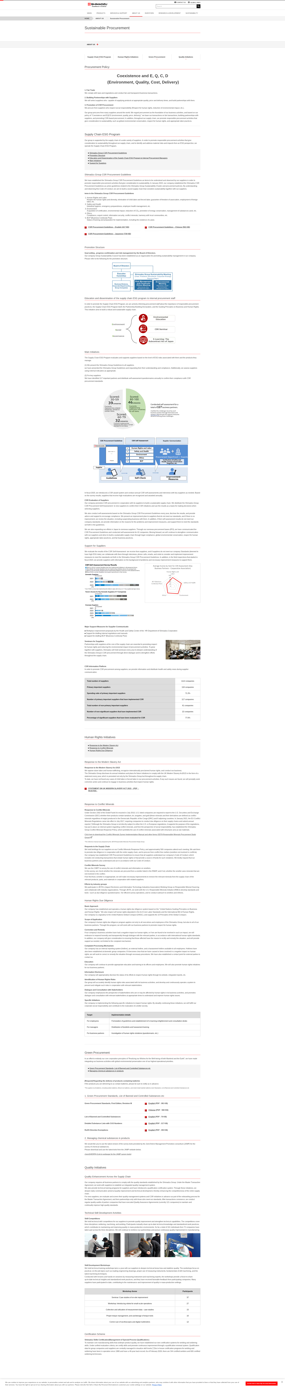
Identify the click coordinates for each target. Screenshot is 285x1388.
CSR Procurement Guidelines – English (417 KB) (108, 227)
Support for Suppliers (98, 163)
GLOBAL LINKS (195, 2)
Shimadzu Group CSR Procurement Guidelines (108, 153)
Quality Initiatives (186, 57)
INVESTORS (149, 13)
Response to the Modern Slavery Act (104, 745)
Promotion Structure (97, 155)
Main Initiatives (95, 161)
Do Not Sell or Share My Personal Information (261, 1383)
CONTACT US (181, 2)
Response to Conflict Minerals (101, 748)
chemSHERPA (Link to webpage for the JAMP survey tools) (108, 1154)
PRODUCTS (101, 13)
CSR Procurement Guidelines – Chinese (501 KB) (169, 227)
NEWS (89, 13)
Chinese (152, 1110)
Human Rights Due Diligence (101, 750)
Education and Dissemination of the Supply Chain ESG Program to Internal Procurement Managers (128, 158)
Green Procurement (157, 57)
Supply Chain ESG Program (99, 57)
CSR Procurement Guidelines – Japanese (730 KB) (109, 234)
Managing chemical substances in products (107, 1071)
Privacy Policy (157, 1385)
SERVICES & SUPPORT (118, 13)
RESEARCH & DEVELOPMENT (170, 13)
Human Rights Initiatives (128, 57)
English (152, 1103)
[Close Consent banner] (282, 1382)
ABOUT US (136, 13)
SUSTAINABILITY (192, 13)
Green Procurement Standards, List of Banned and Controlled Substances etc (120, 1068)
